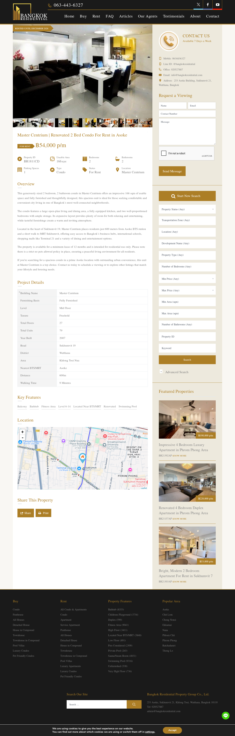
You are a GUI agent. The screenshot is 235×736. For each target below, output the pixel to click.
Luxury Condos (21, 650)
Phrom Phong (169, 640)
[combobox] (187, 209)
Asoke (165, 609)
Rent (96, 16)
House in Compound (23, 630)
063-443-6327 (68, 5)
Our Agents (147, 16)
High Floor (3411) (117, 630)
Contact (212, 16)
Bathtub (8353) (116, 609)
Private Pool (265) (117, 650)
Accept (172, 730)
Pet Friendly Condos (23, 655)
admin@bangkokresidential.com (163, 711)
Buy (83, 16)
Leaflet (144, 487)
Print (44, 513)
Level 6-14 (64, 406)
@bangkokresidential (184, 64)
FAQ (110, 16)
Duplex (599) (115, 619)
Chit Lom (167, 614)
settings (150, 732)
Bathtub (34, 406)
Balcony (22, 406)
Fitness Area (48, 406)
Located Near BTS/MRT (87, 406)
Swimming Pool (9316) (120, 661)
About (195, 16)
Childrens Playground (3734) (123, 614)
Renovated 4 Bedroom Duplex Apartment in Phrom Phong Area (183, 510)
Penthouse (18, 614)
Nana (165, 630)
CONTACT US (196, 36)
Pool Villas (18, 645)
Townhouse (19, 635)
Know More (179, 455)
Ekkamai (167, 625)
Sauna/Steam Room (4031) (122, 655)
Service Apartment (70, 625)
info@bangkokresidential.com (186, 75)
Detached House (21, 625)
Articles (126, 16)
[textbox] (187, 220)
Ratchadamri (169, 645)
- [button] (22, 437)
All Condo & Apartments (73, 609)
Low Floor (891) (117, 640)
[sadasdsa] (82, 458)
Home (69, 16)
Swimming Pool (128, 406)
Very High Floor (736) (120, 671)
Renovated (110, 406)
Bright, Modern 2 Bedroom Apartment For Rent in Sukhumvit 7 (186, 573)
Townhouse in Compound (26, 640)
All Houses (18, 619)
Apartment (65, 619)
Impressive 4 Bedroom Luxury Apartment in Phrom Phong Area (183, 447)
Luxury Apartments (70, 666)
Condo (16, 609)
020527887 (177, 69)
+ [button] (22, 432)
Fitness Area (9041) (118, 625)
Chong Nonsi (169, 619)
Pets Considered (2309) (120, 645)
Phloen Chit (168, 635)
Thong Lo (167, 650)
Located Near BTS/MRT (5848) (125, 635)
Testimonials (174, 16)
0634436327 (178, 58)
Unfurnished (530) (117, 666)
